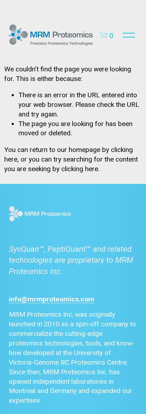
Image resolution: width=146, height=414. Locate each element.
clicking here (79, 169)
